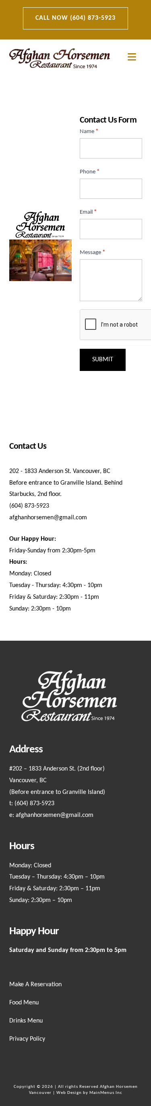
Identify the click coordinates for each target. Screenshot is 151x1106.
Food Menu (24, 1003)
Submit (102, 359)
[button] (132, 57)
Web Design (69, 1093)
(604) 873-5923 (34, 803)
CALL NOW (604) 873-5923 (75, 18)
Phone (89, 172)
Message (92, 253)
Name (89, 132)
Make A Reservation (35, 984)
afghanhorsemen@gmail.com (54, 815)
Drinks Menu (26, 1021)
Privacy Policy (27, 1039)
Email (88, 212)
